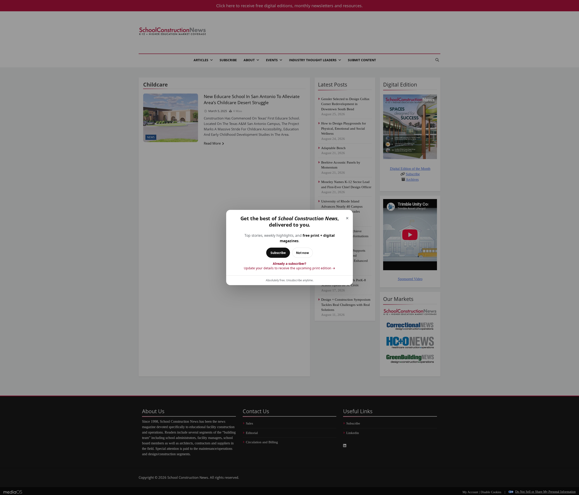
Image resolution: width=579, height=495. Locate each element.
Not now (302, 253)
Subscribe (278, 253)
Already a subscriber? (289, 265)
